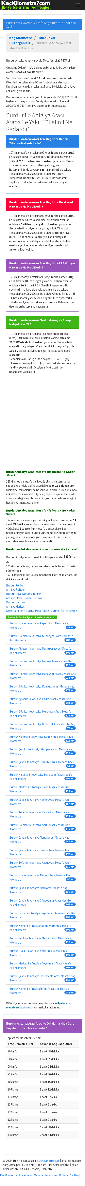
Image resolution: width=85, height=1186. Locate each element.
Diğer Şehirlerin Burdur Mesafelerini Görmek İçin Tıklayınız (41, 611)
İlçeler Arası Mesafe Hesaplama (38, 1175)
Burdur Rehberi (15, 585)
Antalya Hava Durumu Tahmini (24, 598)
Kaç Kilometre (8, 1175)
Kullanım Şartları (69, 1175)
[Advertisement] (42, 423)
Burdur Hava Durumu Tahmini (24, 594)
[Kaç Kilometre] (25, 5)
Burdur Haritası (15, 602)
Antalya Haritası (15, 606)
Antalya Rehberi (16, 589)
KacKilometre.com (48, 1161)
